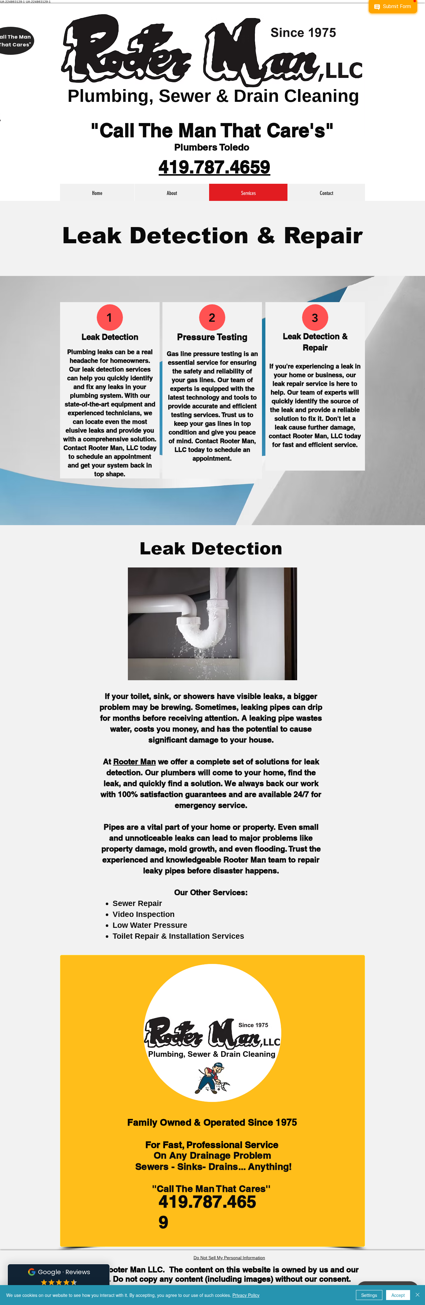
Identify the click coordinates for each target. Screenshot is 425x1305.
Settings (369, 1295)
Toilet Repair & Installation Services (178, 936)
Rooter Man (134, 761)
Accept (398, 1295)
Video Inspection (144, 914)
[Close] (417, 1295)
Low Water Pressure (150, 925)
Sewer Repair (137, 903)
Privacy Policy (245, 1295)
